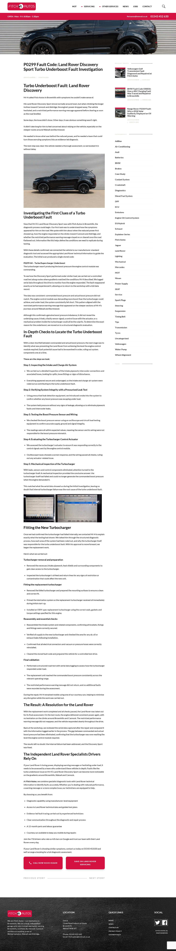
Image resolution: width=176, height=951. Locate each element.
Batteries (119, 157)
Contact (147, 6)
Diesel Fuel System (123, 196)
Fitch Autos (120, 239)
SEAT (117, 289)
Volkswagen (120, 344)
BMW (117, 163)
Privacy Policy (115, 931)
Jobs (135, 6)
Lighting (118, 256)
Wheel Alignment (123, 355)
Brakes (118, 168)
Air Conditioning (122, 146)
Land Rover (120, 251)
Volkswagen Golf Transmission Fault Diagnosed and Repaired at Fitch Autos (139, 72)
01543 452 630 (159, 16)
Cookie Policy (115, 935)
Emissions (119, 212)
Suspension (120, 311)
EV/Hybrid (120, 223)
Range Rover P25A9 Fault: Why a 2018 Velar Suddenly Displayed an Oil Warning (139, 112)
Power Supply (121, 283)
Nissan (118, 278)
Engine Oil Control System (127, 218)
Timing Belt (120, 316)
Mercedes (119, 267)
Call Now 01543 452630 (45, 863)
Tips (117, 322)
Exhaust (118, 229)
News (126, 6)
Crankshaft (120, 185)
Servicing (89, 6)
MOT (74, 6)
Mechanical (120, 261)
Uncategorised (122, 338)
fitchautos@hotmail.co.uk (137, 16)
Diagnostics (120, 190)
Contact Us (113, 927)
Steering (119, 305)
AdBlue (118, 141)
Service (118, 294)
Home (111, 920)
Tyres (117, 333)
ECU (117, 207)
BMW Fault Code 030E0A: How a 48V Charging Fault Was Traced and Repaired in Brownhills (139, 92)
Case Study (120, 174)
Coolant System (122, 179)
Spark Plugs (120, 300)
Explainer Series (122, 234)
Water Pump (121, 349)
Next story (97, 878)
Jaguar (118, 245)
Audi (117, 152)
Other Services (110, 6)
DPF (117, 201)
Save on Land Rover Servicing (85, 863)
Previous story (34, 878)
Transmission (121, 327)
